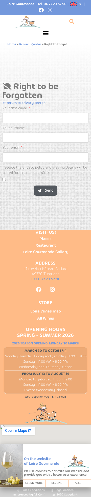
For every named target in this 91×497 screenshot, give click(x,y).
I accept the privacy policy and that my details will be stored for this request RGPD (45, 170)
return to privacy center (26, 103)
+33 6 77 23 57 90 (45, 279)
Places (45, 239)
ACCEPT (80, 483)
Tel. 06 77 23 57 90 (51, 4)
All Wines (45, 318)
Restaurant (45, 245)
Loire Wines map (45, 311)
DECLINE (56, 483)
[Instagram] (50, 10)
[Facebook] (41, 10)
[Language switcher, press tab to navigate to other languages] (76, 4)
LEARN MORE (34, 483)
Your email (11, 148)
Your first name (15, 108)
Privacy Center (30, 44)
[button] (45, 33)
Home (11, 44)
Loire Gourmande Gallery (45, 252)
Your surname (14, 128)
